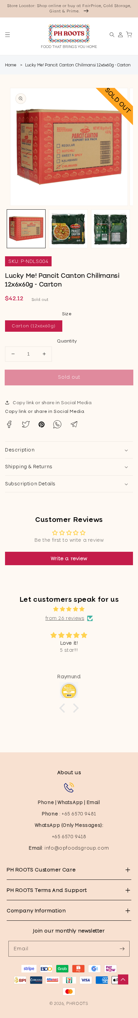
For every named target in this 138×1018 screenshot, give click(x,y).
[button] (7, 35)
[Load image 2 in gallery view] (68, 228)
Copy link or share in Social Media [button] (52, 403)
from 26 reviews (65, 618)
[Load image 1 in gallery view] (26, 228)
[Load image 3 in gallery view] (110, 228)
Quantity (67, 341)
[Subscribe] (122, 948)
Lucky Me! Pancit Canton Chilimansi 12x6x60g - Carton (78, 65)
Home (10, 65)
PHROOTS (77, 1003)
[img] (69, 609)
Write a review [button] (69, 558)
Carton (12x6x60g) (34, 326)
